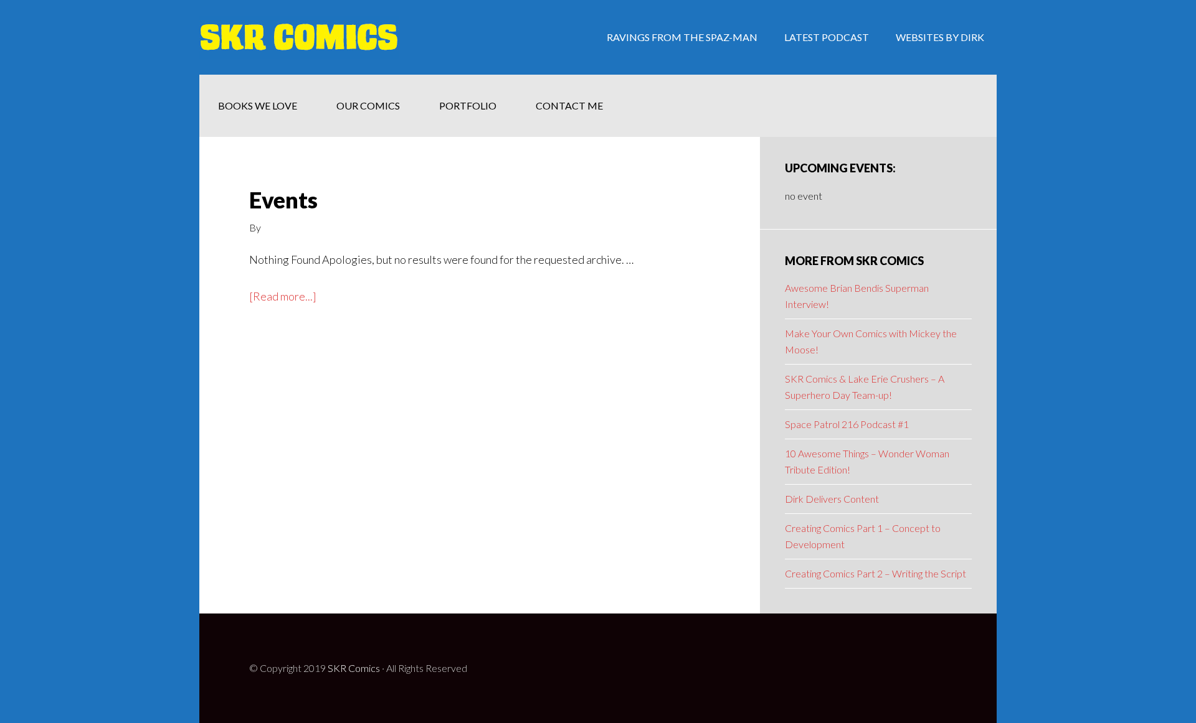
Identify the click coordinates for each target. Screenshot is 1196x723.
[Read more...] (282, 297)
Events (283, 199)
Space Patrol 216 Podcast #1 (847, 424)
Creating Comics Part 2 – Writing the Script (875, 573)
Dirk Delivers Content (832, 499)
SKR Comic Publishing (299, 37)
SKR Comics (354, 668)
